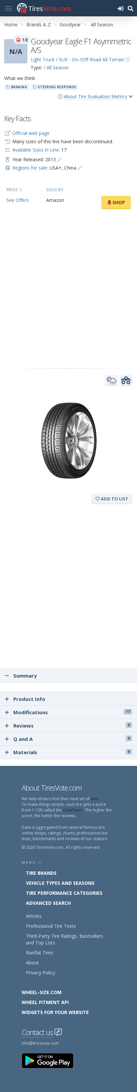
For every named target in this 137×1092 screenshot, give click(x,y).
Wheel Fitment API (45, 1002)
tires (95, 799)
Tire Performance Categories (64, 893)
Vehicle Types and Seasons (60, 883)
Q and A (71, 739)
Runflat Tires (39, 952)
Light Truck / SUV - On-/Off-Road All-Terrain (77, 59)
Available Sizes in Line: (36, 150)
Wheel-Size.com (42, 992)
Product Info (29, 699)
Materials (71, 752)
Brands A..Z (38, 24)
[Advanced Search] (130, 8)
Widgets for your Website (55, 1012)
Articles (34, 916)
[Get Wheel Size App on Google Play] (51, 1060)
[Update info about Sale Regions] (79, 168)
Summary (24, 675)
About (32, 962)
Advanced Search (48, 903)
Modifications (71, 712)
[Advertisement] (68, 288)
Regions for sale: (30, 168)
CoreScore (73, 810)
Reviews (71, 725)
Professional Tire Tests (51, 926)
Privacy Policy (40, 972)
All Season (102, 24)
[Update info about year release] (59, 159)
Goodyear (70, 24)
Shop (118, 202)
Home (11, 24)
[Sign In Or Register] (120, 8)
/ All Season (56, 67)
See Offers (17, 200)
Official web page (31, 133)
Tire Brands (41, 873)
